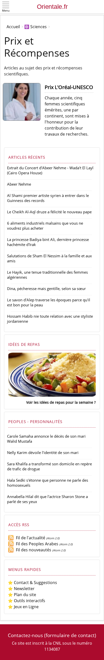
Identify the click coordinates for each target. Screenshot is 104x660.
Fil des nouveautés (32, 550)
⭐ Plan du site (22, 594)
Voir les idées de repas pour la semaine (59, 402)
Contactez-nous (25, 635)
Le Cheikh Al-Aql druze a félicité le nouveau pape (49, 211)
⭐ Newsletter (21, 588)
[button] (5, 7)
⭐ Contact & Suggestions (32, 582)
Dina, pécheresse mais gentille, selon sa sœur (46, 288)
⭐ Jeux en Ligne (23, 606)
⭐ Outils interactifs (26, 600)
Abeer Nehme (19, 184)
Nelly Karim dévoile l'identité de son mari (43, 452)
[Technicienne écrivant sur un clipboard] (24, 119)
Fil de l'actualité (29, 538)
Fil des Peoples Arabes (36, 544)
